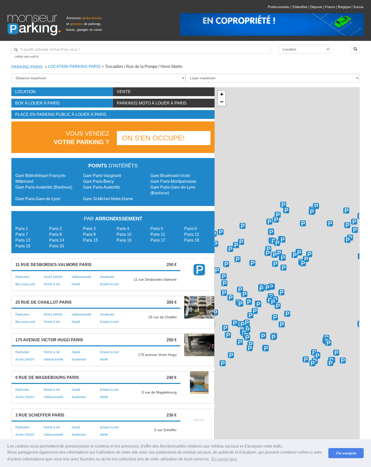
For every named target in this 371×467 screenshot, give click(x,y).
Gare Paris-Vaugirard (102, 175)
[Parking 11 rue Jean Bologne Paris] (247, 330)
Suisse (358, 7)
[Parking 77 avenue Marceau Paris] (354, 222)
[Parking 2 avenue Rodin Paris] (217, 270)
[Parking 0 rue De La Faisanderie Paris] (221, 232)
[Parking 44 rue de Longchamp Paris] (295, 255)
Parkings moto (152, 103)
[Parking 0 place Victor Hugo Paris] (276, 220)
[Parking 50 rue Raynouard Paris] (250, 344)
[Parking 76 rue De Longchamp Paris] (275, 255)
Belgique (344, 7)
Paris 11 (157, 234)
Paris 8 (55, 234)
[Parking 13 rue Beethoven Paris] (287, 314)
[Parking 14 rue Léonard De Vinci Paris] (283, 205)
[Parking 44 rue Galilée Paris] (346, 210)
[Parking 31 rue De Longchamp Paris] (306, 259)
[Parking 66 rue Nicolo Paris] (224, 293)
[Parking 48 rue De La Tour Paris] (258, 304)
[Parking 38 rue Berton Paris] (250, 348)
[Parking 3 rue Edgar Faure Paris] (330, 363)
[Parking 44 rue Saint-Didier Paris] (277, 243)
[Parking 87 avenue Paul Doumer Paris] (249, 302)
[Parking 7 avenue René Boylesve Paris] (273, 337)
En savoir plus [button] (224, 459)
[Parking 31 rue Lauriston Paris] (316, 206)
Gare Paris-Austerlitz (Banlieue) (43, 187)
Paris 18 (191, 240)
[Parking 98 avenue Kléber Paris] (299, 252)
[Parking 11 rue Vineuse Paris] (273, 302)
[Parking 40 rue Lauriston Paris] (303, 223)
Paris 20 (56, 246)
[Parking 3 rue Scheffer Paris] (270, 300)
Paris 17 (157, 240)
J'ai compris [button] (346, 453)
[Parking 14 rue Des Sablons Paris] (268, 249)
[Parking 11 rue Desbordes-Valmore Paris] (230, 298)
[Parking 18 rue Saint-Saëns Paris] (312, 363)
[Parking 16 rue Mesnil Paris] (271, 232)
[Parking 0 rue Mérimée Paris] (243, 226)
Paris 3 (89, 228)
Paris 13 (22, 240)
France (330, 7)
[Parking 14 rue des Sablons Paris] (267, 253)
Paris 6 (190, 228)
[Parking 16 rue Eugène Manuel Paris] (255, 311)
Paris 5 (156, 228)
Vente (124, 92)
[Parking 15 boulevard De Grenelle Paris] (306, 359)
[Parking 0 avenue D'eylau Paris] (275, 264)
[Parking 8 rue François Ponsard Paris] (215, 312)
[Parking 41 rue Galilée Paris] (330, 223)
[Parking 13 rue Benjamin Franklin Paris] (278, 306)
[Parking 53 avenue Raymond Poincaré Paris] (282, 240)
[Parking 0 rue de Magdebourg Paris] (303, 263)
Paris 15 (90, 240)
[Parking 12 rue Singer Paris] (240, 342)
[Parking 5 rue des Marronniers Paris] (231, 355)
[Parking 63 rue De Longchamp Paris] (283, 258)
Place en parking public (61, 114)
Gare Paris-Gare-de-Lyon (37, 199)
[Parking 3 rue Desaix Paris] (336, 353)
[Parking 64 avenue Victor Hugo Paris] (269, 222)
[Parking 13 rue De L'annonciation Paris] (247, 337)
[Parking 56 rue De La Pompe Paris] (224, 283)
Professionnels (278, 7)
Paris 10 (124, 234)
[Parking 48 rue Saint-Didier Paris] (273, 241)
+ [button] (221, 94)
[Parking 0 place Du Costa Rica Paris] (275, 317)
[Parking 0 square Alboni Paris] (282, 324)
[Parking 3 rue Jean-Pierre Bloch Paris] (343, 360)
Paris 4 (123, 228)
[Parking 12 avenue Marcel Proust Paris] (263, 336)
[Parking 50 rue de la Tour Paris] (244, 294)
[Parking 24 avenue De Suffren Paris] (328, 343)
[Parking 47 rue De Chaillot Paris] (355, 230)
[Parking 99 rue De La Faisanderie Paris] (215, 244)
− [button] (221, 102)
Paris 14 (56, 240)
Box (37, 103)
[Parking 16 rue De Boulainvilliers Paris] (223, 363)
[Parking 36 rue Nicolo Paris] (240, 304)
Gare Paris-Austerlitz (101, 187)
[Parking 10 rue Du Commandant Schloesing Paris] (271, 287)
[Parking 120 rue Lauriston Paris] (279, 253)
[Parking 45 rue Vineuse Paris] (281, 292)
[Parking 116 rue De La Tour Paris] (224, 276)
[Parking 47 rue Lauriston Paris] (312, 212)
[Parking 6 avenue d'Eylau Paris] (283, 268)
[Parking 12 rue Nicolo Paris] (250, 315)
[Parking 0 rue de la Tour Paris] (240, 290)
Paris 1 (21, 228)
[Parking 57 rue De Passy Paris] (242, 324)
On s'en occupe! (153, 138)
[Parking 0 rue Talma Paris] (225, 328)
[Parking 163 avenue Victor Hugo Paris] (236, 245)
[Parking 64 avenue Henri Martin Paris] (226, 264)
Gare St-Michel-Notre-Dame (108, 199)
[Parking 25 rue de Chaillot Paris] (347, 240)
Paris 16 (124, 240)
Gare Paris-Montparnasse (173, 181)
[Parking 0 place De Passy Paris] (235, 323)
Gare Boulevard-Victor (170, 175)
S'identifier (299, 7)
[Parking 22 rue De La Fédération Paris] (314, 352)
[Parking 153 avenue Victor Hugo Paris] (241, 242)
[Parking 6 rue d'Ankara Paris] (266, 348)
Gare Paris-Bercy (98, 181)
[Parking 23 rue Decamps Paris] (252, 263)
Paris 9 (89, 234)
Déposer (316, 7)
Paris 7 (21, 234)
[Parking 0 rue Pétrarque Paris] (267, 287)
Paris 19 (22, 246)
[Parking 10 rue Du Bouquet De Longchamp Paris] (309, 254)
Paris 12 (191, 234)
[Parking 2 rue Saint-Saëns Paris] (317, 356)
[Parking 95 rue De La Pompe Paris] (237, 259)
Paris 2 (55, 228)
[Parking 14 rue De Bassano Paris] (347, 225)
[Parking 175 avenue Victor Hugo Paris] (230, 249)
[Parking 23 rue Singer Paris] (228, 335)
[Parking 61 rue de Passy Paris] (247, 323)
